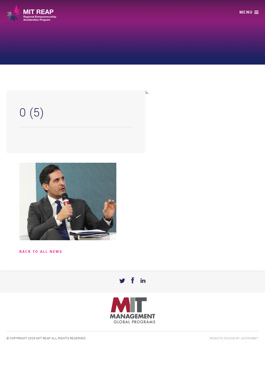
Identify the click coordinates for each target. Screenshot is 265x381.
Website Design (222, 338)
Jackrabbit (249, 338)
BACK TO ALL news (40, 252)
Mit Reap (31, 13)
